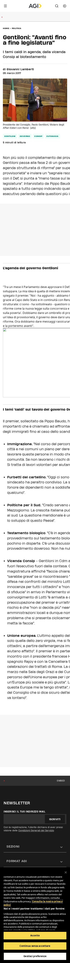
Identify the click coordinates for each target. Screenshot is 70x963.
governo (25, 136)
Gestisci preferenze (35, 956)
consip (38, 136)
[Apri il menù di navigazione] (5, 6)
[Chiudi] (66, 872)
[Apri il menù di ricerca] (57, 6)
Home (6, 28)
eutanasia (52, 136)
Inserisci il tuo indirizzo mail (24, 811)
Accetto (35, 935)
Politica (16, 28)
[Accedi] (64, 6)
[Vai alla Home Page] (35, 6)
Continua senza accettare (35, 946)
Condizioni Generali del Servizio (36, 830)
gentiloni (9, 136)
